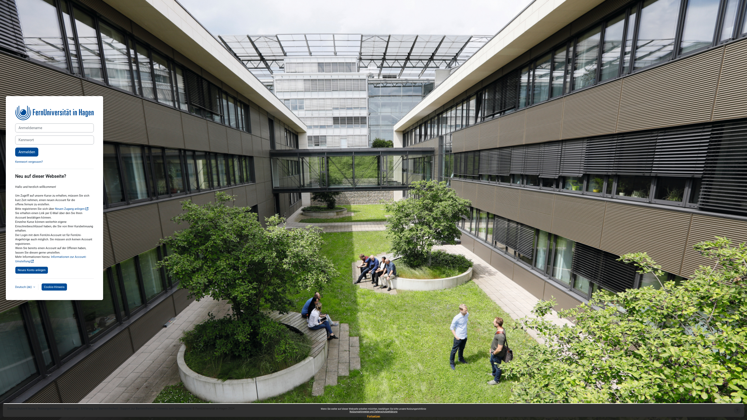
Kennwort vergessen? (29, 162)
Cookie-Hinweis (54, 287)
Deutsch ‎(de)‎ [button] (23, 287)
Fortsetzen (373, 416)
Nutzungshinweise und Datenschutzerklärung (373, 411)
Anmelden (26, 152)
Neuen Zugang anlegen (70, 209)
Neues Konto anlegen (32, 270)
